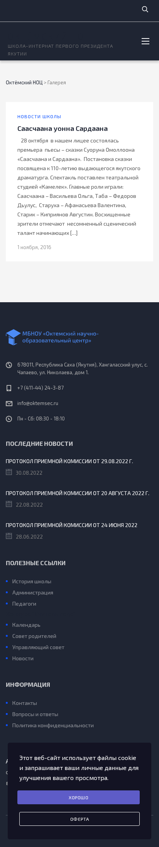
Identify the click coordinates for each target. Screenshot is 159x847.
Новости (23, 658)
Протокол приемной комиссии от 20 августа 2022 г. (77, 493)
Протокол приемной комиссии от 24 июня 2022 (71, 525)
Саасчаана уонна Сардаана (62, 128)
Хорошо (78, 797)
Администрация (32, 592)
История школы (31, 581)
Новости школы (39, 116)
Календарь (26, 624)
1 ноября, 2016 (34, 247)
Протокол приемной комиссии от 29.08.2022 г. (69, 461)
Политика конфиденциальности (53, 725)
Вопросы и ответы (35, 714)
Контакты (24, 703)
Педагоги (24, 603)
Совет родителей (34, 636)
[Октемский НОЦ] (79, 337)
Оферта (79, 819)
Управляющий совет (38, 647)
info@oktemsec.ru (37, 403)
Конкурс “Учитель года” (40, 613)
